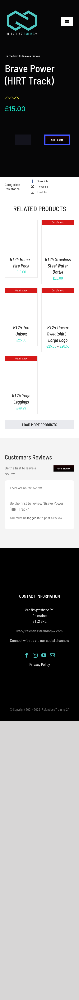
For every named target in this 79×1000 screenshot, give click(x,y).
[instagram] (35, 655)
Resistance (12, 189)
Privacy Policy (39, 664)
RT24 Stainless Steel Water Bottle (58, 266)
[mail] (52, 655)
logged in (33, 518)
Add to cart (57, 139)
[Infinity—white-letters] (22, 11)
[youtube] (43, 655)
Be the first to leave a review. (23, 56)
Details (21, 239)
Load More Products (39, 424)
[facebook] (26, 655)
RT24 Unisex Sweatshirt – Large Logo (58, 334)
